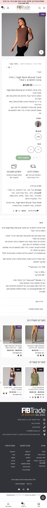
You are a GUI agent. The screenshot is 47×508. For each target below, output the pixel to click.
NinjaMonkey (11, 495)
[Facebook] (28, 489)
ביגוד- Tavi (13, 64)
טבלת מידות (32, 210)
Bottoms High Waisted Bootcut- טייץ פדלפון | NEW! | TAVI (35, 348)
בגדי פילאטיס (21, 190)
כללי (39, 198)
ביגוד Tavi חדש (22, 193)
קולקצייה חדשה (25, 64)
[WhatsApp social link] (13, 210)
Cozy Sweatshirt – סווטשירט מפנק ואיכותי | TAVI (36, 389)
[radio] (38, 124)
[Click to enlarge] (41, 52)
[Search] (39, 8)
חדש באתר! (14, 195)
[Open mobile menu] (44, 8)
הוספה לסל (23, 157)
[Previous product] (11, 67)
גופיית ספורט (17, 205)
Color (38, 118)
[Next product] (7, 67)
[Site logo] (23, 7)
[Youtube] (19, 489)
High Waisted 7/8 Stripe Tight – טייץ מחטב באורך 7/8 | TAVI (13, 348)
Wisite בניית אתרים (30, 495)
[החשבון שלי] (8, 8)
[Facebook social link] (19, 210)
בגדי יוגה (30, 190)
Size (39, 144)
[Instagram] (23, 489)
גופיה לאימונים (28, 205)
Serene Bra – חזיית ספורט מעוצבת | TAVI (13, 388)
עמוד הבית (37, 64)
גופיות (21, 195)
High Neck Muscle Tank (26, 202)
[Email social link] (16, 210)
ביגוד (31, 193)
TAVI (39, 72)
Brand (38, 131)
